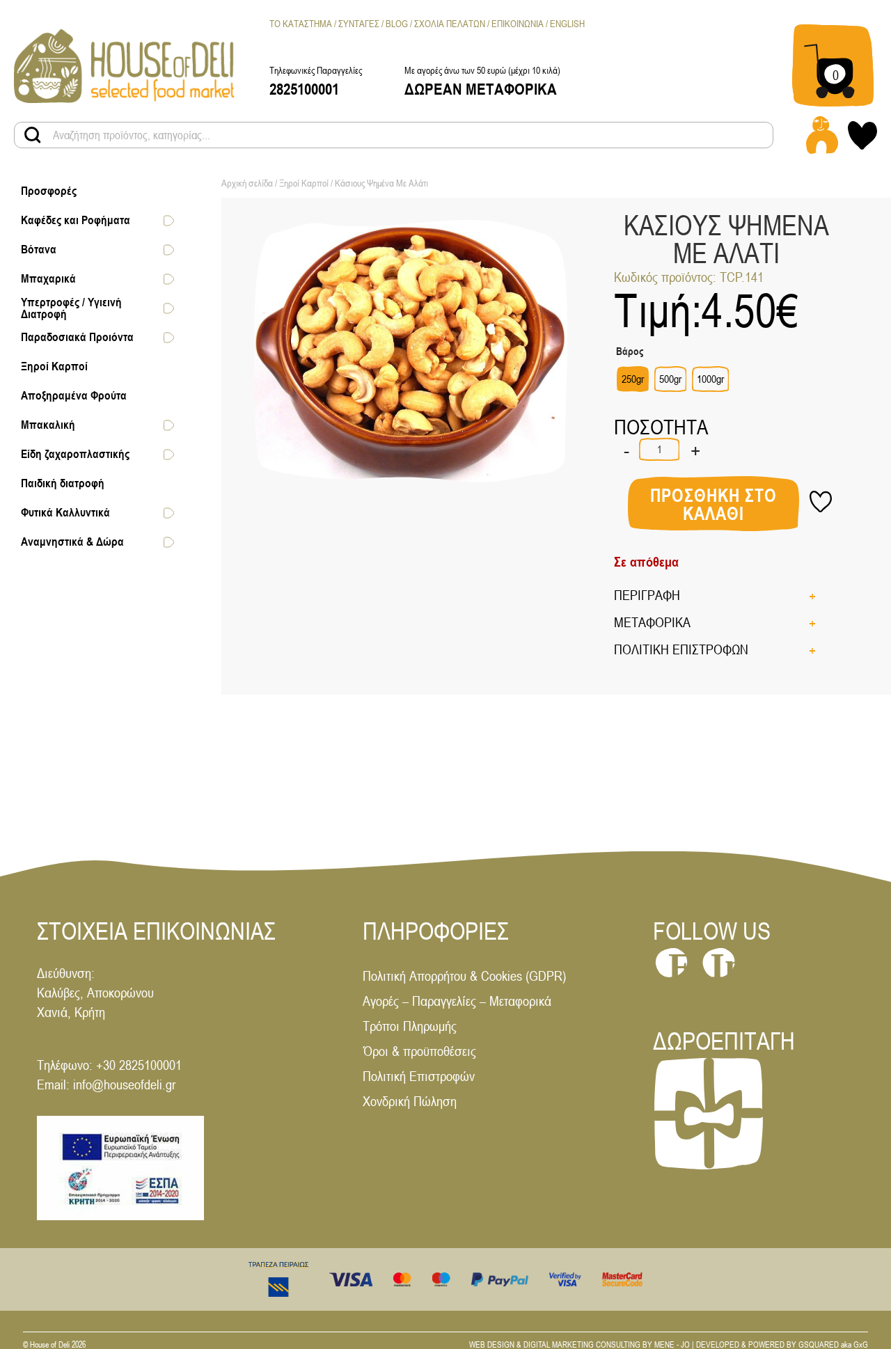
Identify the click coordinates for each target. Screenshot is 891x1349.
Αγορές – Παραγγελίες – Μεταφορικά (457, 1001)
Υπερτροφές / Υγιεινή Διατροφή (71, 308)
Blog (397, 23)
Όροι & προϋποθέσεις (419, 1051)
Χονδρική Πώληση (410, 1101)
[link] (124, 65)
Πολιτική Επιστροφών (419, 1076)
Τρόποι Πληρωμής (410, 1026)
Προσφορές (49, 191)
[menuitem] (567, 24)
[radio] (633, 379)
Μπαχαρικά (48, 279)
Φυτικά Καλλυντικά (65, 513)
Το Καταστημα (300, 23)
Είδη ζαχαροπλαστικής (75, 455)
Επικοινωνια (517, 23)
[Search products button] (33, 135)
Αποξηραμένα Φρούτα (74, 396)
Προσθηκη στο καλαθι (713, 504)
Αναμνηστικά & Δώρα (72, 542)
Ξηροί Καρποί (54, 367)
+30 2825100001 (139, 1065)
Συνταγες (358, 23)
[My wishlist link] (862, 135)
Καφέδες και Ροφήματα (75, 221)
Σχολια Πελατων (449, 23)
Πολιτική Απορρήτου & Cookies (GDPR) (464, 976)
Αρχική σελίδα (247, 183)
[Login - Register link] (822, 135)
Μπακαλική (48, 425)
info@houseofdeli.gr (124, 1084)
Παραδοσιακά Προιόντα (77, 338)
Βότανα (38, 250)
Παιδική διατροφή (62, 484)
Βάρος (629, 351)
